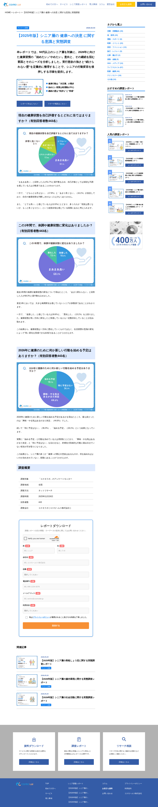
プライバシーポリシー (41, 617)
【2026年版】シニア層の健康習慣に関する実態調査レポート (79, 797)
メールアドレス (31, 593)
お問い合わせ (146, 4)
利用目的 (28, 605)
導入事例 (93, 4)
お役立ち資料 (126, 4)
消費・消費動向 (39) (115, 31)
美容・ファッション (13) (117, 47)
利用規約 (128, 788)
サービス (64, 4)
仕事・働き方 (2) (113, 55)
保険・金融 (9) (113, 59)
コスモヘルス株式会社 (133, 793)
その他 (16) (111, 79)
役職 (27, 569)
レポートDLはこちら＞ (30, 104)
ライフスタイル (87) (115, 67)
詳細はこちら (34, 762)
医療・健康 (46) (113, 71)
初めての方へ (52, 4)
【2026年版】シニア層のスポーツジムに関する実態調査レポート (79, 793)
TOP (47, 783)
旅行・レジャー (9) (114, 51)
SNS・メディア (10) (115, 63)
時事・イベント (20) (115, 43)
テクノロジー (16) (114, 75)
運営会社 (111, 4)
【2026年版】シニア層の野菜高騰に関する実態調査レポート (79, 802)
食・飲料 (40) (112, 35)
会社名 (28, 557)
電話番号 (28, 581)
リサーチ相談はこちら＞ (57, 104)
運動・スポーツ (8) (114, 39)
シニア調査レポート (78, 4)
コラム (102, 4)
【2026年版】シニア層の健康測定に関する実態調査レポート (79, 788)
